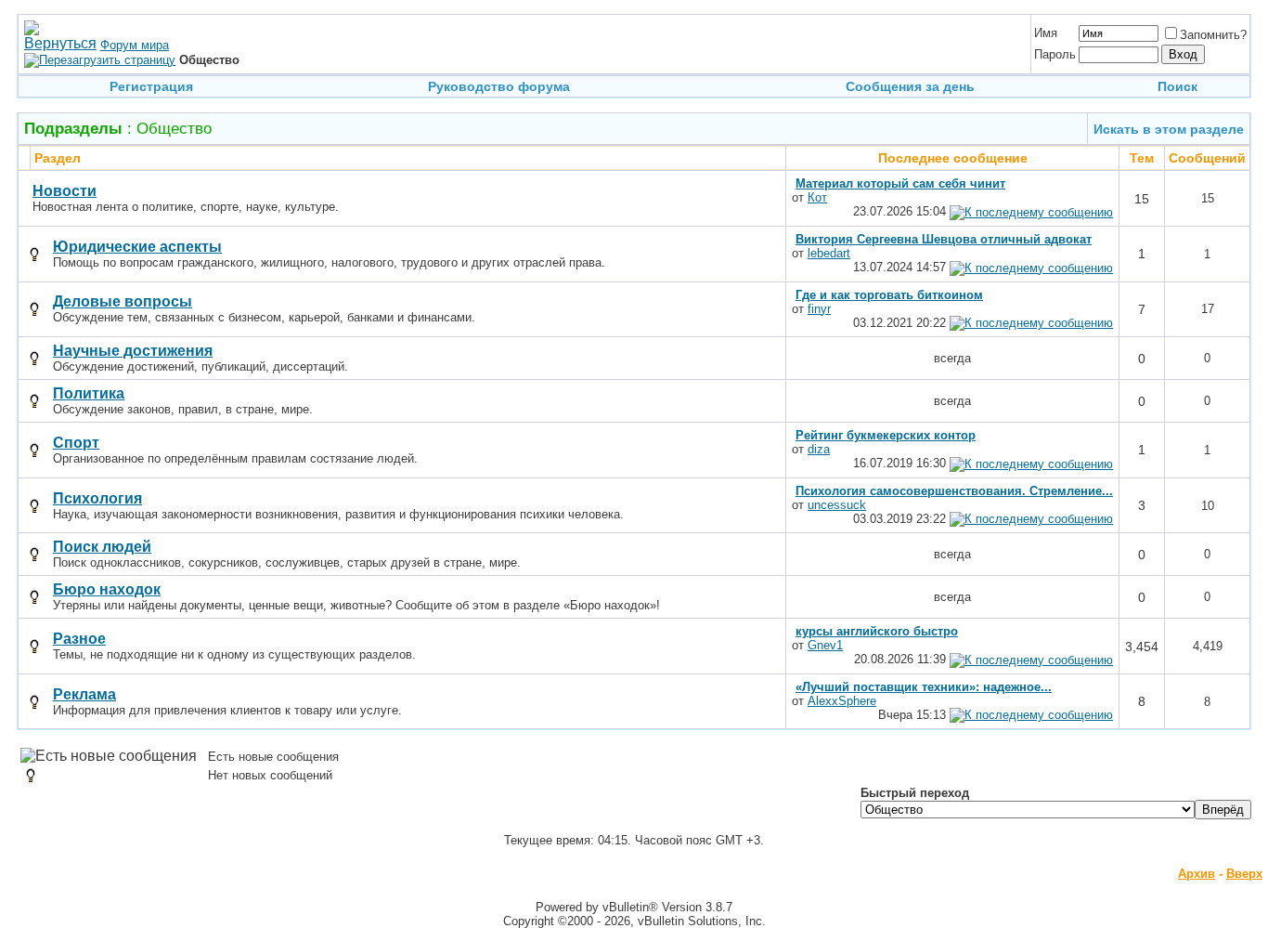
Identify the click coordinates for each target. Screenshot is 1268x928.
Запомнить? (1213, 35)
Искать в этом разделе (1168, 129)
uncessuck (837, 505)
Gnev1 (825, 645)
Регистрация (151, 86)
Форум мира (134, 45)
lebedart (829, 253)
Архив (1196, 874)
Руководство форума (499, 86)
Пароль (1055, 54)
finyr (819, 309)
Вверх (1244, 874)
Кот (817, 197)
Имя (1045, 33)
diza (819, 449)
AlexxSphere (842, 701)
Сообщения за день (910, 86)
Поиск (1177, 86)
